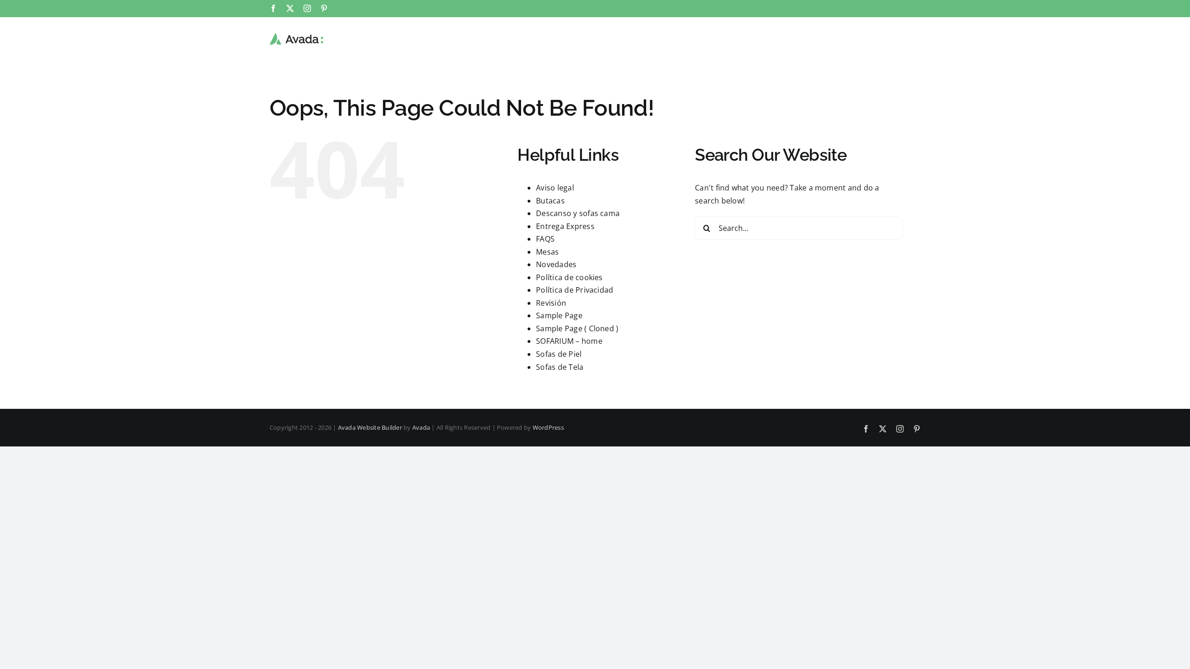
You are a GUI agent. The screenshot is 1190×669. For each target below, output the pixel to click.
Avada (421, 427)
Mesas (547, 252)
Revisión (551, 303)
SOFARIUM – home (569, 341)
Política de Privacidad (574, 290)
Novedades (556, 264)
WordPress (548, 427)
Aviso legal (555, 188)
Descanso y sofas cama (578, 213)
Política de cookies (569, 277)
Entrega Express (565, 226)
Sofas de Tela (559, 367)
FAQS (545, 239)
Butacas (550, 201)
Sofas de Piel (559, 354)
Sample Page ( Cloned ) (577, 328)
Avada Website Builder (370, 427)
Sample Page (559, 315)
